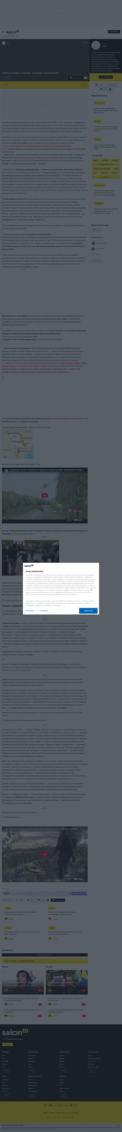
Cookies (37, 605)
